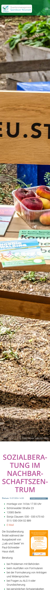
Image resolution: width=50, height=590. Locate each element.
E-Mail (10, 524)
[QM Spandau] (16, 9)
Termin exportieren (38, 498)
